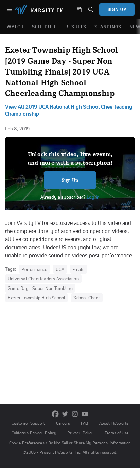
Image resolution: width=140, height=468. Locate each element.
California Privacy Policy (34, 432)
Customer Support (28, 423)
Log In (93, 197)
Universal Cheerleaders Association (43, 278)
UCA (60, 269)
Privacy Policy (80, 432)
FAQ (84, 423)
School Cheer (86, 297)
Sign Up (70, 180)
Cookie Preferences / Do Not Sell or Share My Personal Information (70, 442)
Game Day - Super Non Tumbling (40, 288)
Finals (78, 269)
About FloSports (113, 423)
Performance (34, 269)
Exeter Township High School (36, 297)
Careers (63, 423)
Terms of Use (116, 432)
